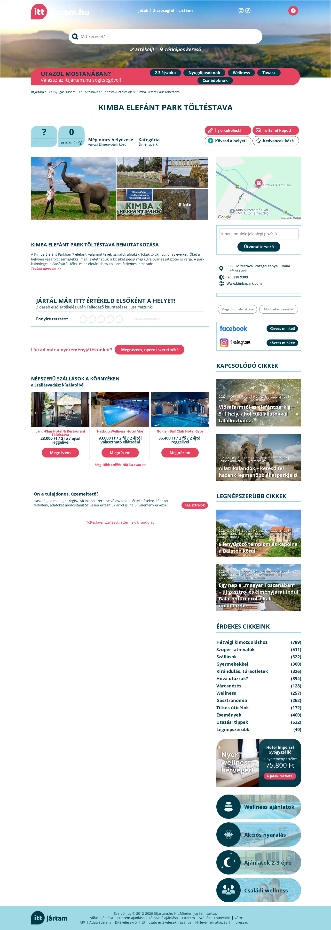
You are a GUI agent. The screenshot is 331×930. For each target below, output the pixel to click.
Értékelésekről (126, 922)
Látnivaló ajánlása (163, 917)
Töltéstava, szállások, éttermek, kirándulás (120, 522)
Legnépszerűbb (254, 399)
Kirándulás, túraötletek (263, 574)
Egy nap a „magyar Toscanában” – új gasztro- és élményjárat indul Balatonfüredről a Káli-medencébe (258, 595)
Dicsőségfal (163, 10)
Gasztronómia (229, 577)
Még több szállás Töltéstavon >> (120, 464)
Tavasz (269, 72)
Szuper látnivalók (231, 461)
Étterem (188, 917)
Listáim (185, 10)
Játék (143, 10)
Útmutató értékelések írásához (166, 922)
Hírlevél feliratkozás (211, 922)
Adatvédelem (100, 922)
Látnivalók (222, 917)
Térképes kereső (183, 49)
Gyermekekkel (229, 399)
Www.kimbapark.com (244, 283)
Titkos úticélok (281, 533)
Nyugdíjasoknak (204, 72)
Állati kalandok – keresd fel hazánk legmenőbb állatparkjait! (258, 471)
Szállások (226, 656)
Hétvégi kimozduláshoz (270, 396)
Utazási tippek (229, 537)
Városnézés (228, 686)
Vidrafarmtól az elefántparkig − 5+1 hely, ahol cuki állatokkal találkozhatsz (256, 414)
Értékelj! (144, 49)
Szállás (204, 917)
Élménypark (148, 144)
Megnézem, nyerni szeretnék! (149, 349)
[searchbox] (165, 36)
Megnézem (60, 452)
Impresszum (241, 922)
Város (239, 917)
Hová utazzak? (257, 533)
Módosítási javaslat (278, 309)
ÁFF (82, 922)
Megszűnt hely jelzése (237, 309)
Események (228, 715)
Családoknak (215, 80)
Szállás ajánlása (100, 917)
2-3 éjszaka (165, 72)
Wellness (241, 72)
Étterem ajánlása (131, 917)
